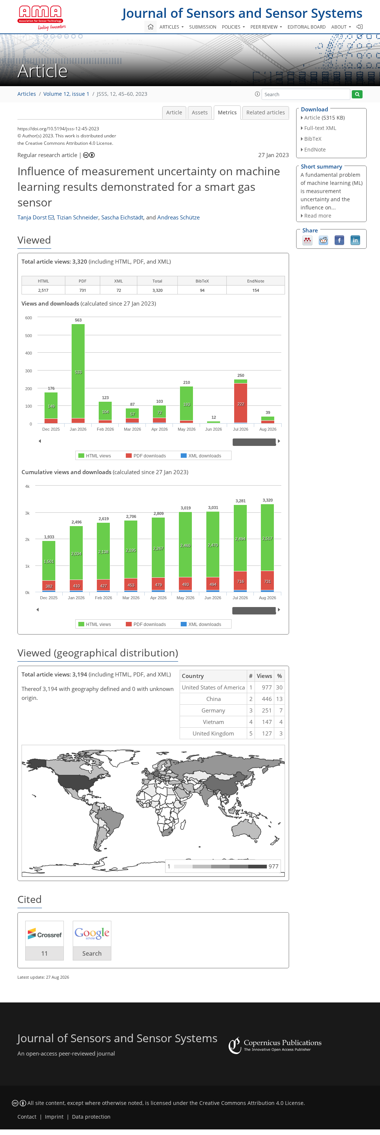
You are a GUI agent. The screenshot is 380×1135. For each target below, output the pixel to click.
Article (174, 112)
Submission (202, 27)
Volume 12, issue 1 (66, 94)
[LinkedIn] (355, 240)
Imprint (54, 1116)
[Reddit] (323, 240)
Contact (26, 1116)
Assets (200, 112)
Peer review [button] (264, 27)
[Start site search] (357, 94)
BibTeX (312, 138)
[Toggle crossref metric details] (44, 933)
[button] (257, 94)
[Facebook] (339, 240)
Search (92, 953)
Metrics (227, 112)
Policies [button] (232, 27)
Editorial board (307, 27)
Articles (26, 94)
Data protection (91, 1116)
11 (44, 953)
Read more (317, 215)
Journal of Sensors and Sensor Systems (242, 13)
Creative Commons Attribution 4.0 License (251, 1103)
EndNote (315, 149)
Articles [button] (170, 27)
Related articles (265, 112)
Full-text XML (320, 127)
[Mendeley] (307, 240)
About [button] (339, 27)
